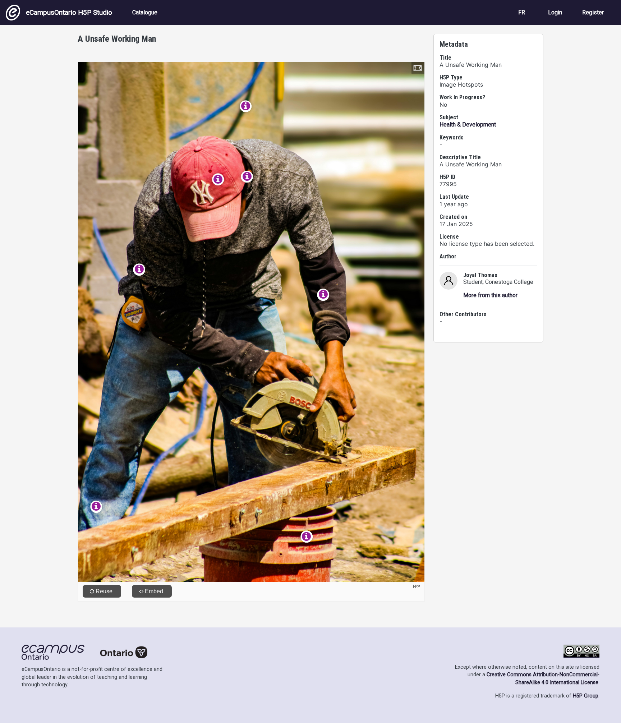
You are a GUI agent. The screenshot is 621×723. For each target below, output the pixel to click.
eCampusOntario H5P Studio (69, 12)
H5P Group (585, 696)
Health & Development (468, 124)
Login (555, 12)
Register (593, 12)
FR (521, 12)
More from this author (490, 295)
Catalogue (144, 12)
